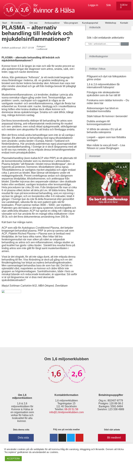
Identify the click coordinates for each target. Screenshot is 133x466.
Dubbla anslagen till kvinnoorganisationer (99, 123)
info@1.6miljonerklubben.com (66, 412)
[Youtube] (79, 438)
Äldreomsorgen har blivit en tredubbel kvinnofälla (102, 110)
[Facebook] (54, 438)
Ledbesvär (42, 49)
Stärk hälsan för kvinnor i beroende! (107, 116)
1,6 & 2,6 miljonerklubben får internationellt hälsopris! (103, 86)
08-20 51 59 (71, 409)
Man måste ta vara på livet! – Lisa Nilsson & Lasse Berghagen (106, 147)
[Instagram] (62, 438)
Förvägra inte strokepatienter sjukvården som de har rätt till (103, 94)
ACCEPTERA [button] (13, 458)
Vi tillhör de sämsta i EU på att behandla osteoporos (104, 131)
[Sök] (125, 44)
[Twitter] (71, 438)
